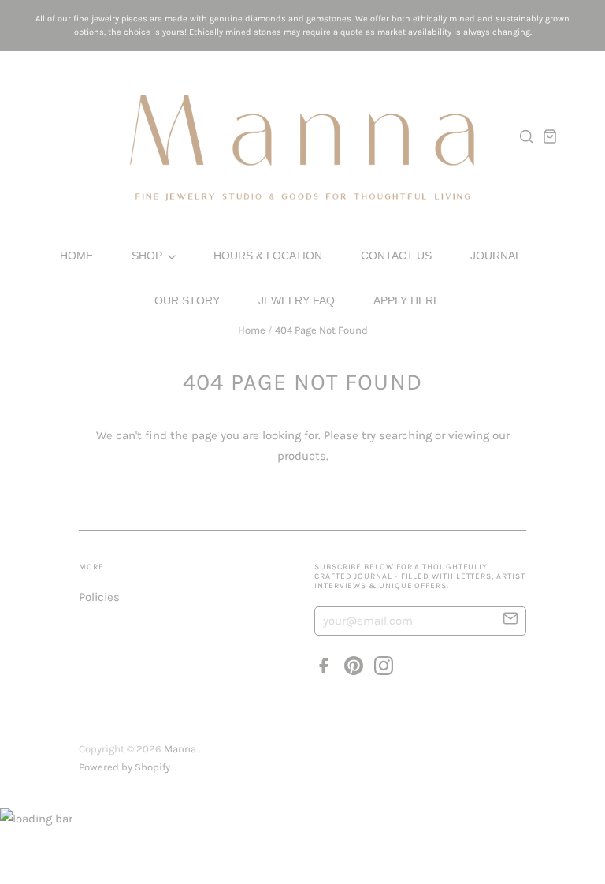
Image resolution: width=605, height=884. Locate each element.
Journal (495, 255)
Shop (148, 255)
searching (405, 435)
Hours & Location (267, 255)
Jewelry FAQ (296, 300)
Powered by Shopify (124, 767)
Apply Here (406, 300)
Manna (181, 749)
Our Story (187, 300)
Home (76, 255)
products (301, 456)
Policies (99, 597)
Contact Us (396, 255)
